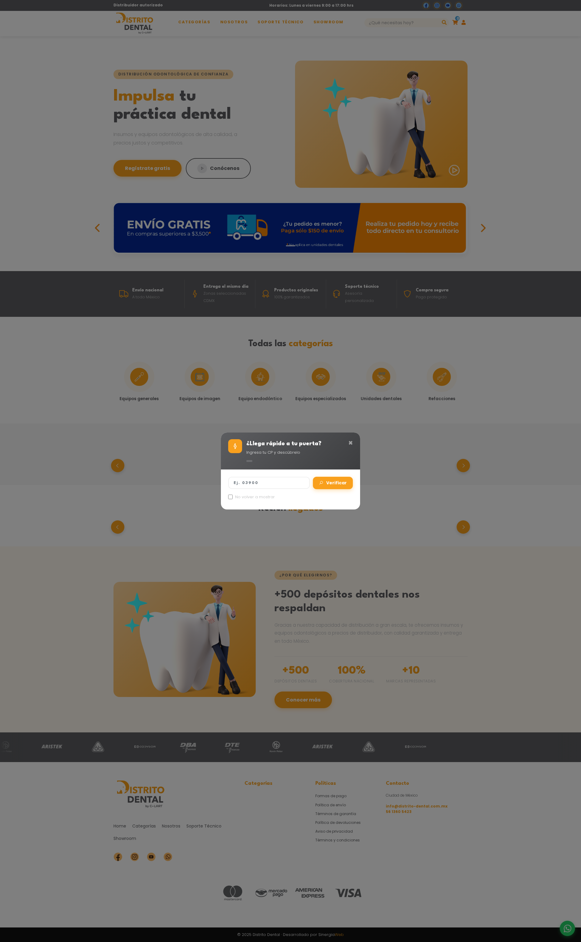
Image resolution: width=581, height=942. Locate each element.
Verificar (336, 483)
